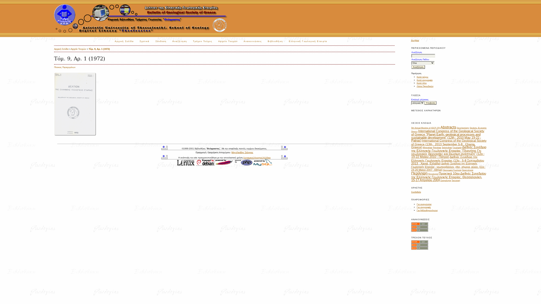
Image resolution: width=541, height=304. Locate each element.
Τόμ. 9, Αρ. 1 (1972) (99, 49)
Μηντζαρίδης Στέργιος (242, 152)
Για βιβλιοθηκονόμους (427, 210)
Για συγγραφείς (424, 207)
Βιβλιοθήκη (275, 41)
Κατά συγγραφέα (425, 80)
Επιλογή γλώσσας (420, 99)
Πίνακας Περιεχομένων (64, 67)
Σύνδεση (161, 41)
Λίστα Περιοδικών (425, 86)
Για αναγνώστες (424, 204)
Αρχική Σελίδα (124, 41)
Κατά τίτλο (422, 83)
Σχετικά (145, 41)
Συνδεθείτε (416, 192)
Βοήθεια (415, 40)
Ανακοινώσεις (253, 41)
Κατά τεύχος (422, 77)
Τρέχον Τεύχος (202, 41)
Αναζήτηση (179, 41)
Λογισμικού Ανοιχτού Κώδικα (256, 157)
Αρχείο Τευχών (228, 41)
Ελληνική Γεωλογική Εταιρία (308, 41)
